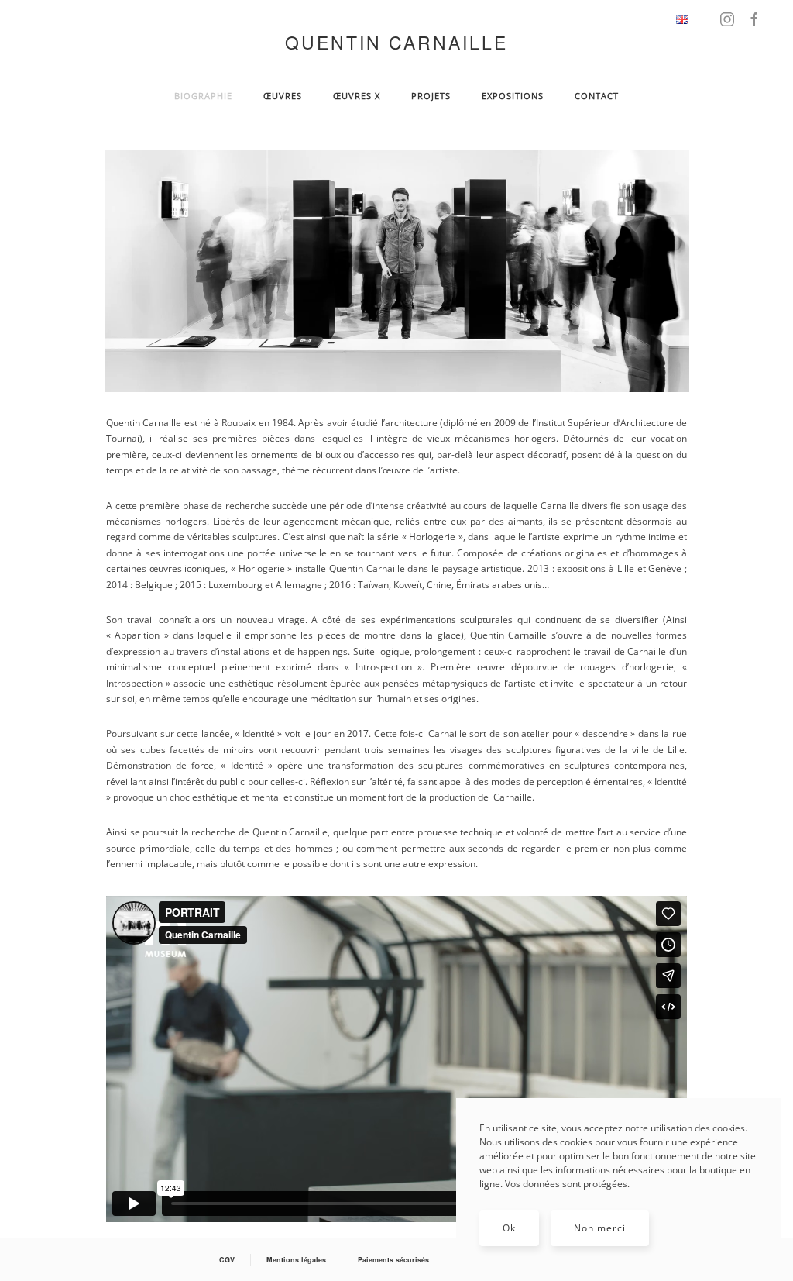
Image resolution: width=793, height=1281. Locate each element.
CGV (227, 1260)
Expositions (513, 96)
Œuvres (282, 96)
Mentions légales (296, 1260)
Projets (431, 96)
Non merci (600, 1228)
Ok (509, 1228)
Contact (597, 96)
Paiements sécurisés (393, 1260)
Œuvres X (356, 96)
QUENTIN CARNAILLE (396, 42)
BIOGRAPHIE (203, 96)
